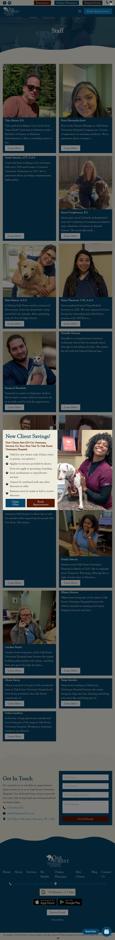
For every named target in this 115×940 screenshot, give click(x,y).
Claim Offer (15, 503)
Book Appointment (41, 503)
